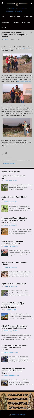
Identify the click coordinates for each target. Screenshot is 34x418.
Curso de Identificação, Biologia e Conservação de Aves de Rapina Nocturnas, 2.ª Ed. (14, 220)
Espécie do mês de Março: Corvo (13, 284)
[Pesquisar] (31, 3)
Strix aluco (25, 48)
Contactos (28, 16)
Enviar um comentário (9, 163)
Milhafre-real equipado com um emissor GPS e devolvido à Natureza (13, 371)
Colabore (5, 22)
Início (4, 16)
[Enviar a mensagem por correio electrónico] (6, 153)
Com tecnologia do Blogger (18, 414)
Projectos (26, 22)
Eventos (16, 22)
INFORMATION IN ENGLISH (14, 11)
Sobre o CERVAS (15, 16)
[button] (31, 33)
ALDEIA (4, 27)
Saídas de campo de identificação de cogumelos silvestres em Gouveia (14, 347)
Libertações (9, 157)
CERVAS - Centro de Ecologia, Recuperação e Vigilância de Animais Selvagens (12, 305)
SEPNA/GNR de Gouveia (24, 81)
